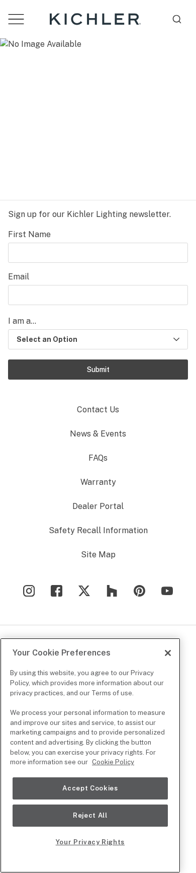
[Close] (168, 653)
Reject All (90, 815)
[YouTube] (167, 591)
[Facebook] (56, 591)
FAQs (98, 458)
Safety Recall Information (98, 530)
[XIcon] (84, 591)
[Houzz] (112, 591)
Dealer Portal (98, 506)
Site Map (98, 554)
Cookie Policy (113, 762)
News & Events (98, 434)
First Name (29, 234)
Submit (98, 370)
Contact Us (98, 409)
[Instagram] (29, 591)
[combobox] (177, 19)
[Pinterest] (139, 591)
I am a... (22, 321)
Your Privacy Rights (90, 842)
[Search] (177, 19)
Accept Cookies (90, 788)
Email (18, 276)
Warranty (98, 482)
